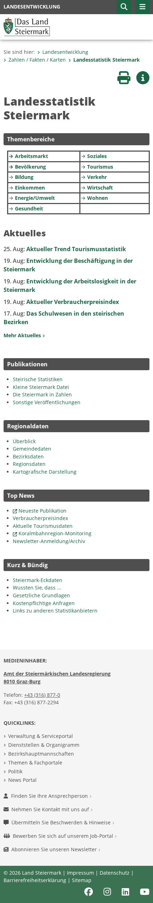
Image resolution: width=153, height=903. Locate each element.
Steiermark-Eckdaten (37, 580)
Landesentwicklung (65, 52)
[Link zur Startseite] (27, 26)
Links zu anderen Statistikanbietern (55, 610)
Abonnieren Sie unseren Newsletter (54, 849)
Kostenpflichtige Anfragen (44, 603)
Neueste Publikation (43, 510)
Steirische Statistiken (38, 379)
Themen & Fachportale (35, 762)
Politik (15, 771)
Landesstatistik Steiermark (106, 59)
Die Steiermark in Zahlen (42, 394)
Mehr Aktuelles (23, 335)
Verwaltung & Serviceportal (40, 736)
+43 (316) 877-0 (42, 695)
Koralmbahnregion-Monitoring (55, 533)
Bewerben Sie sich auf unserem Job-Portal (64, 836)
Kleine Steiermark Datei (41, 387)
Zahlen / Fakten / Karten (37, 59)
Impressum (80, 872)
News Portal (22, 780)
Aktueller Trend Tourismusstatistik (65, 249)
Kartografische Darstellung (44, 471)
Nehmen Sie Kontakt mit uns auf (50, 809)
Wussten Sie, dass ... (37, 587)
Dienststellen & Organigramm (43, 744)
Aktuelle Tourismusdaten (43, 526)
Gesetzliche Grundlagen (41, 595)
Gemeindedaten (32, 448)
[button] (124, 7)
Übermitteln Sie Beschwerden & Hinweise (61, 822)
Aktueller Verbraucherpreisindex (61, 302)
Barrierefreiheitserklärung (35, 880)
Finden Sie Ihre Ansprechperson (50, 795)
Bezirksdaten (28, 456)
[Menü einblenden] (142, 7)
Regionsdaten (29, 464)
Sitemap (81, 880)
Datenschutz (115, 872)
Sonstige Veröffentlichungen (46, 402)
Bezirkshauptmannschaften (41, 753)
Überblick (24, 441)
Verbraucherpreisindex (40, 518)
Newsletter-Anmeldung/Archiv (49, 541)
